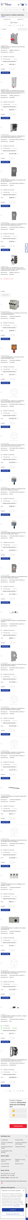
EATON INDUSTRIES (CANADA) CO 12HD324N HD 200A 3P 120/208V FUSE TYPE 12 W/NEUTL (12, 753)
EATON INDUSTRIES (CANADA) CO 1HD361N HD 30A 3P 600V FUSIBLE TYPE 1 (13, 180)
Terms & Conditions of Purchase (21, 1143)
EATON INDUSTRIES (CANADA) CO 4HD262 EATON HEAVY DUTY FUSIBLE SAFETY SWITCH (13, 533)
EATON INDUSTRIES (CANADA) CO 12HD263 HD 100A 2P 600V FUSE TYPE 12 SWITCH (13, 665)
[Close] (24, 1190)
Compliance (4, 1140)
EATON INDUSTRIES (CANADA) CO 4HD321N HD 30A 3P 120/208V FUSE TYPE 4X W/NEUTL (13, 972)
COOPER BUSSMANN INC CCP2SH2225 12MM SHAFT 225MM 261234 (13, 797)
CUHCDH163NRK (5, 575)
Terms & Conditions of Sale (7, 1143)
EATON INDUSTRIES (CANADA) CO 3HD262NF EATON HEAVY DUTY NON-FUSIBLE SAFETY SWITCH (14, 224)
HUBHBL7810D (4, 266)
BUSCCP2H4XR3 (5, 355)
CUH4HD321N (4, 970)
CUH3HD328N (4, 399)
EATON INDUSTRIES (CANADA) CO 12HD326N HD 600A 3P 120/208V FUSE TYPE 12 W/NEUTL (12, 709)
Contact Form (5, 1166)
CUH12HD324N (4, 751)
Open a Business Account (6, 1160)
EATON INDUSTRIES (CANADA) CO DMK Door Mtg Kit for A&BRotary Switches (13, 1016)
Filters (6, 19)
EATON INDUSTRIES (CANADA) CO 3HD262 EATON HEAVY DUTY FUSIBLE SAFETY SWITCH (13, 489)
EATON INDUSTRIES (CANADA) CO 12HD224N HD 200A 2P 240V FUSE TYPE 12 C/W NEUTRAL (12, 445)
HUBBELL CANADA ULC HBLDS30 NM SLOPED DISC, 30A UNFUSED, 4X (13, 47)
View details (5, 295)
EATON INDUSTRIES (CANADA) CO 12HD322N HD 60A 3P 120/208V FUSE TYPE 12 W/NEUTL (14, 841)
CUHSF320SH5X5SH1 (6, 619)
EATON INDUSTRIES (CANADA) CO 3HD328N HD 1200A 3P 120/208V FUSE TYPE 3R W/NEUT (12, 401)
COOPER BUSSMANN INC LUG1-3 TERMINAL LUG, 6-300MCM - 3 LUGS (13, 884)
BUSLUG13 (3, 882)
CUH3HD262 (4, 487)
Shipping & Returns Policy (7, 1147)
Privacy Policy (19, 1140)
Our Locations (5, 1163)
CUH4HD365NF (5, 134)
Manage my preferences (13, 1214)
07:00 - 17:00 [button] (23, 3)
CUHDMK (3, 1014)
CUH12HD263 (4, 663)
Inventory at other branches (9, 61)
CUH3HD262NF (5, 222)
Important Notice (20, 1146)
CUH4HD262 (4, 531)
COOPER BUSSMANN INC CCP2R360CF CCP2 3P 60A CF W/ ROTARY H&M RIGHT (14, 313)
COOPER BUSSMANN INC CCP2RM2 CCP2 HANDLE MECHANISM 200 (13, 928)
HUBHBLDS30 (4, 45)
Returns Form (19, 1163)
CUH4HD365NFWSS (6, 1058)
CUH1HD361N (4, 178)
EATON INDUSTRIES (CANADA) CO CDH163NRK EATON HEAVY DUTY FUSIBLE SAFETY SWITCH (14, 577)
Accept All (13, 1209)
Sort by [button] (20, 19)
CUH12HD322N (4, 839)
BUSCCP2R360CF (5, 311)
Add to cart (5, 72)
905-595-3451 (14, 1177)
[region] (13, 1203)
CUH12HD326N (4, 707)
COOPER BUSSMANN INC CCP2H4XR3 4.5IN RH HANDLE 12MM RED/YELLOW (12, 357)
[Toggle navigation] (2, 4)
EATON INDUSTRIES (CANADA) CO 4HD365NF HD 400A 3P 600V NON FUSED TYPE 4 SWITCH (13, 136)
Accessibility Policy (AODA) (6, 1151)
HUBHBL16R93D (5, 89)
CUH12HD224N (4, 443)
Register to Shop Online (20, 1160)
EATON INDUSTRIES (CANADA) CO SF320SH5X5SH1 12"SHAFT (13, 621)
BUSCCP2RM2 (4, 926)
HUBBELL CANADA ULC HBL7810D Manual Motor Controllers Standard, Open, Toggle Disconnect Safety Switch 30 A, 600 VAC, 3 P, (13, 269)
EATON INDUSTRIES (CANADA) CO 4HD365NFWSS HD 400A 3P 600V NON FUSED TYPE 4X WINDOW (14, 1060)
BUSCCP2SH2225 (5, 795)
